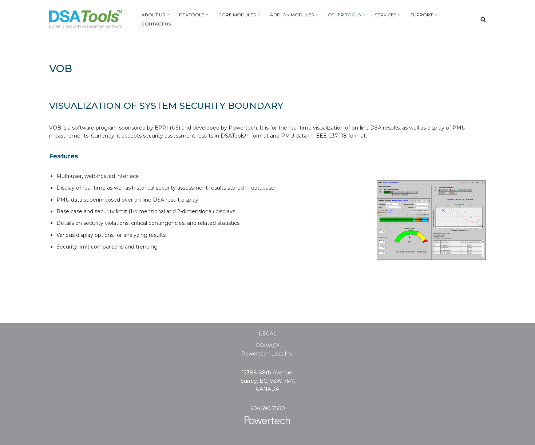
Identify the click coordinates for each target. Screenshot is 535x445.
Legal (268, 333)
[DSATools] (85, 19)
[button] (168, 15)
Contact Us (156, 24)
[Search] (483, 19)
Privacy (268, 345)
